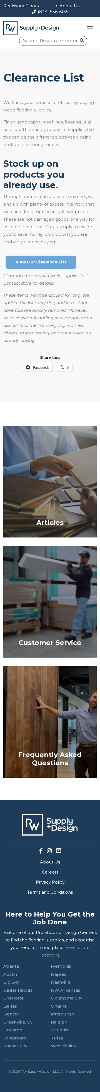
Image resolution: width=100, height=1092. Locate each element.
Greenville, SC (18, 1022)
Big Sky (11, 982)
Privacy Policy (50, 882)
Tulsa (57, 1038)
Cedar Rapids (17, 990)
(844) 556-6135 (53, 11)
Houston (12, 1029)
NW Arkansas (65, 990)
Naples (58, 974)
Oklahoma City (66, 998)
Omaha (59, 1006)
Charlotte (13, 998)
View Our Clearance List (41, 262)
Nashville (61, 982)
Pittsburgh (62, 1014)
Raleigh (59, 1022)
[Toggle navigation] (90, 28)
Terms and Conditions (50, 892)
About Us (69, 5)
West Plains (63, 1045)
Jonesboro (15, 1038)
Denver (11, 1014)
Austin (10, 974)
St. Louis (59, 1029)
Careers (50, 872)
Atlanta (11, 966)
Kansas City (15, 1045)
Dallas (10, 1006)
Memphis (61, 966)
